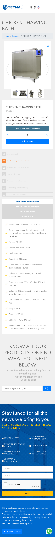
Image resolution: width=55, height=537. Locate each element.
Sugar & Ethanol (11, 438)
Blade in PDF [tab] (27, 217)
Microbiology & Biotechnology (39, 453)
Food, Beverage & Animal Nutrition (39, 438)
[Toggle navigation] (49, 7)
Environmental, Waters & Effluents (14, 445)
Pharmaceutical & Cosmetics (12, 453)
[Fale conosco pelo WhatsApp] (49, 531)
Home (6, 36)
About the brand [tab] (27, 212)
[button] (7, 69)
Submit (28, 493)
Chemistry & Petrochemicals (11, 460)
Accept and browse (12, 531)
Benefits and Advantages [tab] (27, 207)
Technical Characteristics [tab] (27, 202)
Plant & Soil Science (41, 445)
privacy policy (26, 523)
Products (16, 36)
